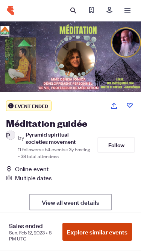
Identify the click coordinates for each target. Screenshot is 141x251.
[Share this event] (113, 105)
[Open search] (73, 10)
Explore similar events (97, 232)
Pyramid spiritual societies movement (51, 138)
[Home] (10, 10)
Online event (32, 169)
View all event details (70, 202)
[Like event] (129, 105)
